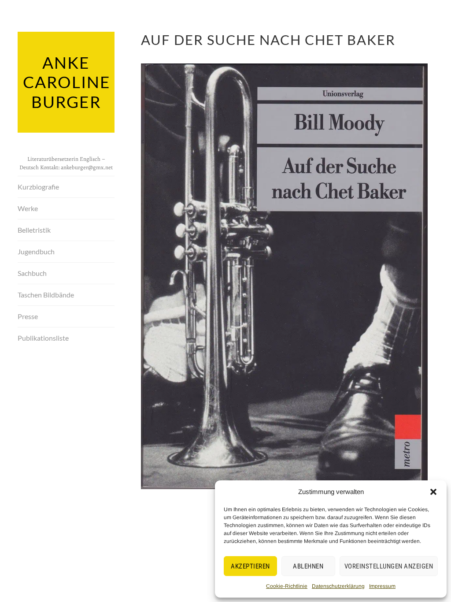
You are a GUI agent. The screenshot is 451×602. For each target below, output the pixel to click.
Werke (28, 208)
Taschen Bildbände (46, 294)
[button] (433, 491)
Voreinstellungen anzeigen (388, 566)
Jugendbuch (36, 251)
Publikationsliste (43, 338)
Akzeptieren (250, 566)
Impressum (382, 586)
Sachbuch (32, 273)
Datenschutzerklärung (338, 586)
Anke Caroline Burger (67, 81)
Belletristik (34, 230)
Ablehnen (308, 566)
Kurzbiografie (38, 186)
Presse (28, 316)
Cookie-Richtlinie (286, 586)
